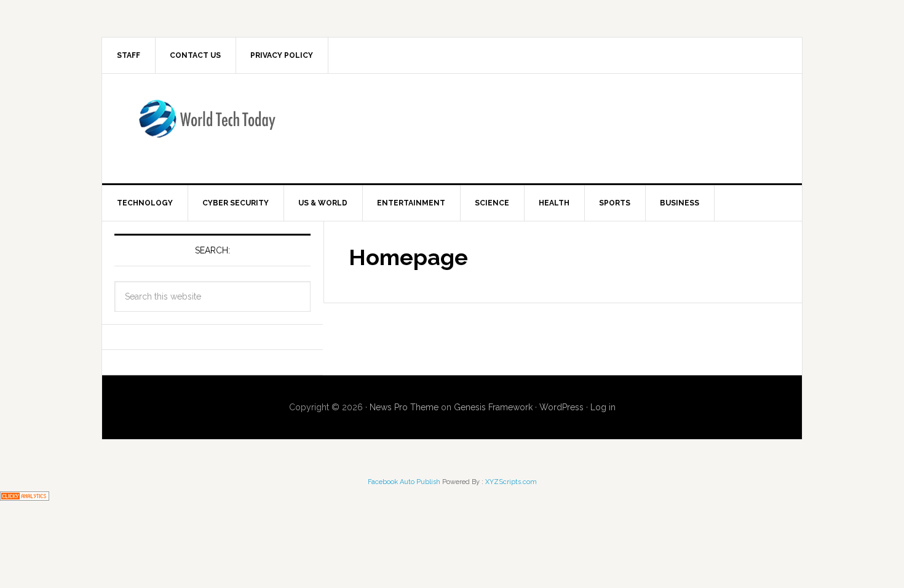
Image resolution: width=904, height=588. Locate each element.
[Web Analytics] (24, 495)
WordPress (561, 407)
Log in (603, 407)
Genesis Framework (493, 407)
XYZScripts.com (511, 482)
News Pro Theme (404, 407)
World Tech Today (207, 126)
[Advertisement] (553, 126)
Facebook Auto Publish (404, 482)
